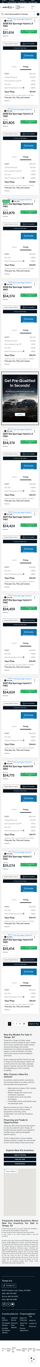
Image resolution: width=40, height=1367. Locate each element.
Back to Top (34, 1024)
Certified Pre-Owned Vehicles (6, 1330)
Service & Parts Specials (14, 1325)
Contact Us (10, 1286)
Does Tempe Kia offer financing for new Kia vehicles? (18, 1232)
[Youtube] (13, 1304)
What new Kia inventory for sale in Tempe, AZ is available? (20, 1228)
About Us (32, 1320)
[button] (8, 20)
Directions (32, 1326)
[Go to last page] (24, 1024)
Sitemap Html (24, 1349)
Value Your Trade (20, 1159)
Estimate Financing (28, 56)
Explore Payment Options (11, 43)
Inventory (6, 1314)
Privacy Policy (9, 1349)
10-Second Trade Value (20, 48)
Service (14, 1314)
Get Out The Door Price (30, 31)
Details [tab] (14, 67)
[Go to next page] (20, 1024)
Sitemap (18, 1349)
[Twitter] (8, 1304)
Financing (24, 1314)
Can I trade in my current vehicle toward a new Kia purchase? (20, 1235)
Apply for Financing (20, 1155)
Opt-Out (34, 1349)
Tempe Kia (4, 1349)
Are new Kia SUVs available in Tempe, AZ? (15, 1230)
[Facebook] (4, 1304)
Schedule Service (20, 1164)
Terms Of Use (14, 1349)
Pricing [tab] (25, 67)
